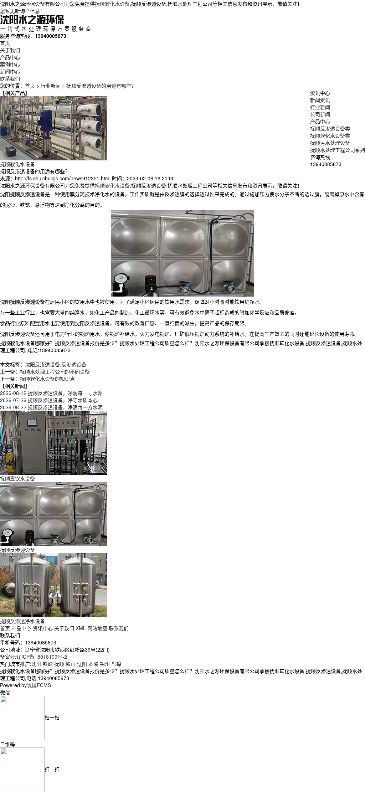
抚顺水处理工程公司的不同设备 (55, 371)
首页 (5, 42)
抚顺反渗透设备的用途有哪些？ (101, 85)
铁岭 (48, 663)
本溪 (93, 663)
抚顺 (59, 663)
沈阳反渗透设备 (42, 364)
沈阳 (36, 663)
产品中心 (10, 57)
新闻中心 (10, 71)
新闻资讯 (320, 99)
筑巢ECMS (39, 685)
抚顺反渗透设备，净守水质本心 (49, 399)
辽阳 (82, 663)
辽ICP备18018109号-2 (41, 656)
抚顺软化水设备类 (330, 135)
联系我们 (10, 78)
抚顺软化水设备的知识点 (47, 378)
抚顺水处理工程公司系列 (337, 149)
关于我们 (10, 49)
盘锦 (116, 663)
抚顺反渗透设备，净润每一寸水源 (51, 392)
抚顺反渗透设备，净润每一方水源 (51, 407)
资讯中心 (43, 628)
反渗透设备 (73, 364)
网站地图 (97, 628)
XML (81, 628)
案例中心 (10, 64)
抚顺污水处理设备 (330, 142)
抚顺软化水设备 (112, 3)
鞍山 (71, 663)
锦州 (105, 663)
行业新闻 (51, 85)
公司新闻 (320, 114)
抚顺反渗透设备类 (330, 128)
